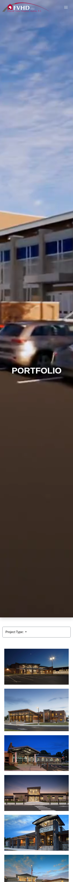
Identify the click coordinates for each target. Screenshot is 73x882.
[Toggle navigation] (66, 7)
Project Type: (14, 632)
